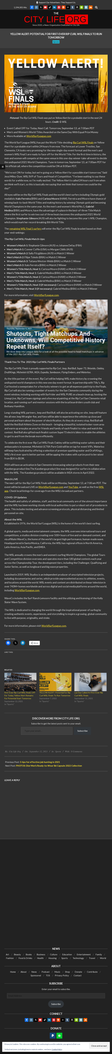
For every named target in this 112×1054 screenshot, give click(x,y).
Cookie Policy (57, 1049)
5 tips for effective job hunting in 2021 (40, 762)
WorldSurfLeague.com (46, 295)
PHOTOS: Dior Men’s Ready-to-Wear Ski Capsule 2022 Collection (49, 765)
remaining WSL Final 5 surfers (25, 228)
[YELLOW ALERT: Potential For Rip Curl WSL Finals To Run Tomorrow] (55, 682)
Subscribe (82, 730)
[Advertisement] (56, 865)
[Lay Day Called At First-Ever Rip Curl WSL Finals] (90, 682)
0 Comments (76, 751)
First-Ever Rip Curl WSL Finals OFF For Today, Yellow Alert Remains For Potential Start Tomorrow (19, 695)
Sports (56, 41)
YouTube (73, 487)
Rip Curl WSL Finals (83, 142)
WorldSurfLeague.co (37, 136)
